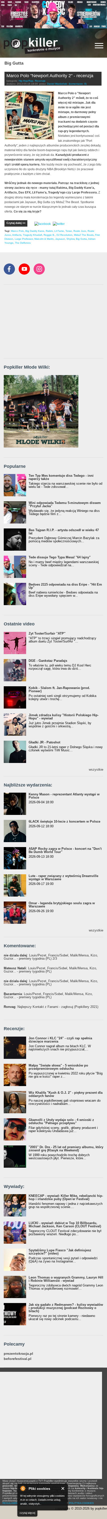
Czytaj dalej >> (15, 222)
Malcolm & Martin (44, 238)
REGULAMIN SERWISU (16, 1503)
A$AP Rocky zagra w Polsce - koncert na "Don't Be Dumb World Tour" (65, 850)
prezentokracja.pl (18, 1353)
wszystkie (96, 769)
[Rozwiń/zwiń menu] (99, 45)
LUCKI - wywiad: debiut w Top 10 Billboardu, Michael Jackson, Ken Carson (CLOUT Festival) (65, 1224)
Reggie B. (49, 235)
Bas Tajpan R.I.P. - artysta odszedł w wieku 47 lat (64, 531)
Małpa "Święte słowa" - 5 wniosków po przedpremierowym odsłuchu (58, 1067)
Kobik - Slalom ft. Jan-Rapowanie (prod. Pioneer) (59, 689)
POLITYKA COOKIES (81, 1503)
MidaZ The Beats (84, 235)
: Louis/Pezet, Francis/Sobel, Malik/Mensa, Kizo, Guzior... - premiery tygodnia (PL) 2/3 (51, 956)
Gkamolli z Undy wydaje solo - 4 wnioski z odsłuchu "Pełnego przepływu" (61, 1121)
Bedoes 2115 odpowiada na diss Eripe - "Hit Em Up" (65, 586)
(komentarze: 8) (78, 83)
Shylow (70, 238)
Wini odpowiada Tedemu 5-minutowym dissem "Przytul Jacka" (65, 504)
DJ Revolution (64, 235)
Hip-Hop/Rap (26, 80)
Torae (68, 231)
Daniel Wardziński (57, 83)
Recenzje (40, 80)
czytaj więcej (27, 1512)
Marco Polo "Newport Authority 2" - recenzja (49, 75)
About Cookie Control (23, 1488)
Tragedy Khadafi (32, 235)
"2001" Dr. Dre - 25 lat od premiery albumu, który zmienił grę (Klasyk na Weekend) (66, 1148)
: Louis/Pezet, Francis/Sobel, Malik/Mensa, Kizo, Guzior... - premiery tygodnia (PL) (50, 969)
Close (63, 1488)
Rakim (49, 231)
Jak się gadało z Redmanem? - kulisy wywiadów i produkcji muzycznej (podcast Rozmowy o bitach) (66, 1308)
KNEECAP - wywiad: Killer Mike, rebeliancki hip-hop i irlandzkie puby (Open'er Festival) (66, 1197)
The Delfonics (23, 242)
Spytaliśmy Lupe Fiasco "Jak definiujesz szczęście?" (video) (60, 1251)
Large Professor (24, 238)
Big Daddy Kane (34, 231)
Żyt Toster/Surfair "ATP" (47, 633)
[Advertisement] (41, 322)
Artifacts (16, 235)
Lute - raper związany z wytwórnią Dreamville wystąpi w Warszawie (63, 877)
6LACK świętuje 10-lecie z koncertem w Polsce (64, 821)
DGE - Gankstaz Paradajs (48, 661)
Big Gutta (81, 238)
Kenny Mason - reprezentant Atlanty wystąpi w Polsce (64, 795)
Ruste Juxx (79, 231)
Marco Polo (17, 231)
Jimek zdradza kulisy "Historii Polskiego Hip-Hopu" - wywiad (64, 716)
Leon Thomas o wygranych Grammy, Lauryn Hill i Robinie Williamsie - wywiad (66, 1279)
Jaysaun (60, 238)
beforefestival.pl (17, 1358)
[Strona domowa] (33, 46)
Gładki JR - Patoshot (44, 742)
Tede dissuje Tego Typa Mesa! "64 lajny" (60, 557)
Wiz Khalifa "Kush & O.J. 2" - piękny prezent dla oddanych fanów (66, 1094)
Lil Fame (59, 231)
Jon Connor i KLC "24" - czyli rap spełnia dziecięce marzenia (60, 1039)
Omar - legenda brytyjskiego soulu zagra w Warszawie (62, 904)
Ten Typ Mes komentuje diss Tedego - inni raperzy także (61, 477)
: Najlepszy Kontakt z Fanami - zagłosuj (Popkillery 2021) (51, 1007)
